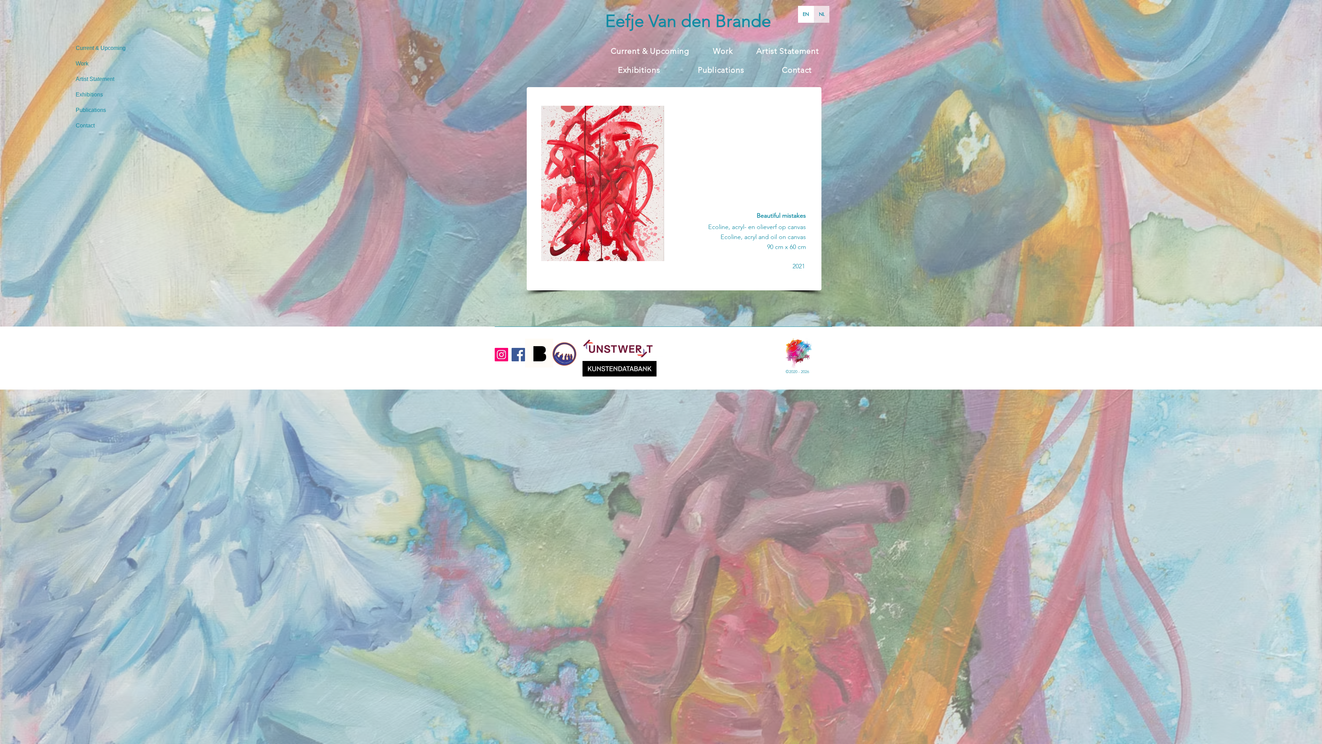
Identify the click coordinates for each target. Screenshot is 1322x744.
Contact (85, 125)
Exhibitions (89, 94)
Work (82, 63)
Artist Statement (95, 79)
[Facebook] (518, 354)
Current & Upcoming (101, 48)
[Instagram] (501, 354)
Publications (91, 110)
